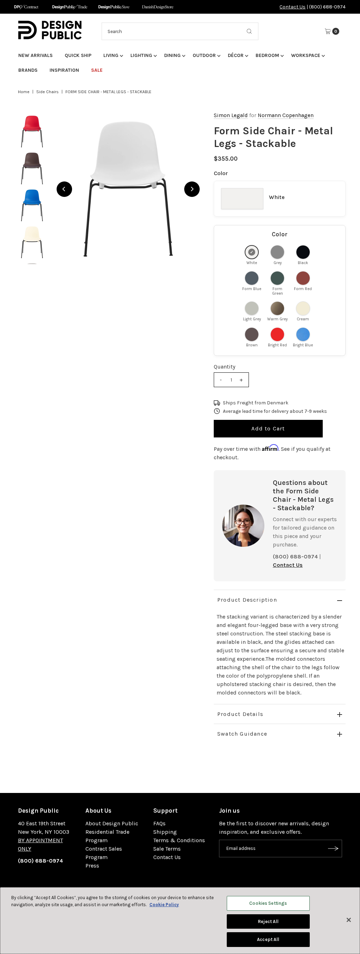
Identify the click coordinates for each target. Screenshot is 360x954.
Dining (172, 55)
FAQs (159, 823)
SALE (97, 70)
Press (92, 865)
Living (110, 55)
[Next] (192, 189)
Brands (28, 70)
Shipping (165, 831)
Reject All (268, 921)
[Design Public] (114, 7)
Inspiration (64, 70)
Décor (236, 55)
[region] (128, 189)
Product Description (247, 599)
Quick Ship (78, 55)
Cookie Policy (164, 904)
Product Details (240, 714)
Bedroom (267, 55)
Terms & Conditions (179, 840)
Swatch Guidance (242, 733)
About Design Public (111, 823)
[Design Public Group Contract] (26, 7)
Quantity (224, 366)
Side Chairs (47, 91)
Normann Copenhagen (286, 115)
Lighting (141, 55)
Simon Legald (231, 115)
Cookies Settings (268, 903)
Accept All (268, 939)
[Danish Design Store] (158, 7)
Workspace (305, 55)
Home (24, 91)
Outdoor (204, 55)
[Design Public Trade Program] (70, 7)
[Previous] (64, 189)
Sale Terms (167, 848)
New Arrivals (35, 55)
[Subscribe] (333, 848)
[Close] (348, 920)
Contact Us (292, 7)
